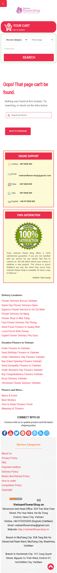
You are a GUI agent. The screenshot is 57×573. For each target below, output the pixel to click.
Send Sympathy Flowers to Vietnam (21, 365)
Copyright (7, 489)
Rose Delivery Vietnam (14, 378)
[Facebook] (5, 433)
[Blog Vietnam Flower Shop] (35, 433)
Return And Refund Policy (16, 476)
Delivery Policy (10, 471)
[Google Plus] (23, 433)
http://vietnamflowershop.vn (33, 529)
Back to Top (51, 567)
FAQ (4, 462)
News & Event (9, 395)
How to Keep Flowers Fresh (17, 404)
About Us (7, 453)
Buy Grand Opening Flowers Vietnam (22, 361)
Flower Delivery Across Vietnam (19, 300)
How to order (9, 480)
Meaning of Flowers (13, 408)
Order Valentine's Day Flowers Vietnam (23, 356)
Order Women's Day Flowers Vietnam (22, 369)
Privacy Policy (9, 458)
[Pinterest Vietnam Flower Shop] (29, 433)
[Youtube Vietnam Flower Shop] (11, 433)
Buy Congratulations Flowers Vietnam (22, 374)
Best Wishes (9, 400)
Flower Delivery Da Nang (15, 313)
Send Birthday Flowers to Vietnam (20, 352)
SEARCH (29, 57)
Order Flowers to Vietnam (16, 348)
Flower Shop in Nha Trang (16, 318)
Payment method (11, 467)
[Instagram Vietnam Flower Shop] (47, 433)
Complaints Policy (12, 485)
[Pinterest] (17, 433)
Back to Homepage (18, 131)
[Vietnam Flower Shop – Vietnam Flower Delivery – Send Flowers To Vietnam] (28, 10)
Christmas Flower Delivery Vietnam (21, 382)
